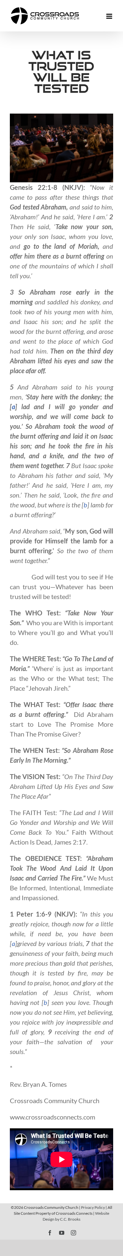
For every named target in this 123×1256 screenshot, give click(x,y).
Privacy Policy (93, 1207)
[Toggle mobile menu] (109, 16)
